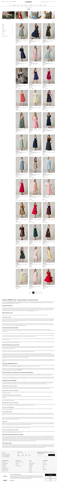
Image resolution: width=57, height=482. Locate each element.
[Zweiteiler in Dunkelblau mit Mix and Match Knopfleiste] (49, 120)
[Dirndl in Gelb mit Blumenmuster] (49, 254)
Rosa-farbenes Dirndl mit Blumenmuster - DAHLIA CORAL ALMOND (34, 197)
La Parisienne (22, 19)
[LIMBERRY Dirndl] (35, 15)
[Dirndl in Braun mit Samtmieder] (22, 232)
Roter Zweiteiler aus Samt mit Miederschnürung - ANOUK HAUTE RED (49, 287)
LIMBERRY (19, 302)
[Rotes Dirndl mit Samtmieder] (35, 210)
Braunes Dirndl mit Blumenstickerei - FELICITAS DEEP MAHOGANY (49, 242)
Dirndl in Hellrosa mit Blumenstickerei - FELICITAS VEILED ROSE (48, 197)
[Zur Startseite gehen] (28, 1)
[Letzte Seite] (41, 293)
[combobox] (44, 1)
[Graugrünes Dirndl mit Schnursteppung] (22, 120)
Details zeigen (12, 480)
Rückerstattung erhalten (5, 468)
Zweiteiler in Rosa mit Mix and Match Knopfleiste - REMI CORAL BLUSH (34, 63)
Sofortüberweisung (18, 465)
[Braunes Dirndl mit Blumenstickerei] (49, 232)
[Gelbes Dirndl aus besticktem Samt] (35, 98)
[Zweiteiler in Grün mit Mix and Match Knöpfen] (22, 31)
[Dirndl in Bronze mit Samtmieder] (22, 210)
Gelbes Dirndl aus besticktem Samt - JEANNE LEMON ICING (35, 108)
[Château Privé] (8, 15)
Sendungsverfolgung (5, 463)
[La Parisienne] (22, 15)
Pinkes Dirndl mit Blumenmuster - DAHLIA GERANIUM (21, 108)
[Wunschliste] (51, 1)
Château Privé (8, 19)
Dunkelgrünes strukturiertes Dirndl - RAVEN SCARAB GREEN (21, 264)
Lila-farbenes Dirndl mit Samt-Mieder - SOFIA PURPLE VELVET (35, 85)
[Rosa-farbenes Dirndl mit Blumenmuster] (35, 187)
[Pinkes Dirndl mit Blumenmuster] (22, 98)
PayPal (16, 464)
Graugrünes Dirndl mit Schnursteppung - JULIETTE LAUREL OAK (21, 130)
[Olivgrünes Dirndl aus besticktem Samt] (49, 31)
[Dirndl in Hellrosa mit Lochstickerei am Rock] (35, 277)
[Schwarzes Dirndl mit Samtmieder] (49, 142)
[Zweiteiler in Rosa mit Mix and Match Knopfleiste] (35, 53)
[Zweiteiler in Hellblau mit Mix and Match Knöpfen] (49, 53)
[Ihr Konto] (53, 1)
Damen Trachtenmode (12, 301)
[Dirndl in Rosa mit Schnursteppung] (35, 120)
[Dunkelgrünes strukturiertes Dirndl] (22, 254)
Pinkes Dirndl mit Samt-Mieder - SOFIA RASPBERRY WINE (48, 85)
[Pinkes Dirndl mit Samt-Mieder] (49, 76)
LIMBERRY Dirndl (35, 19)
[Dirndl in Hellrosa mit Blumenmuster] (35, 254)
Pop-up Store (44, 463)
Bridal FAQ (30, 465)
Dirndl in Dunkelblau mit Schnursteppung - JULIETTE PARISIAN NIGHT (34, 41)
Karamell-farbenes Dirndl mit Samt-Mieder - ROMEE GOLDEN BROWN (34, 174)
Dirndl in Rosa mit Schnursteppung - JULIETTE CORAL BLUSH (35, 130)
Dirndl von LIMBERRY (4, 365)
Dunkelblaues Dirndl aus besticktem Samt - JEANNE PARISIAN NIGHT (21, 63)
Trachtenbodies (19, 366)
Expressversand (4, 464)
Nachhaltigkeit (45, 469)
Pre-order (30, 468)
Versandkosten (4, 465)
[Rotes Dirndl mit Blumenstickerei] (22, 187)
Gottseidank (31, 302)
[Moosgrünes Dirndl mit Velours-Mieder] (22, 76)
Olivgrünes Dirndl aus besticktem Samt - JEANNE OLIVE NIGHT (48, 41)
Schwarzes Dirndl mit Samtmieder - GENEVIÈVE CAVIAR (49, 152)
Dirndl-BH (17, 325)
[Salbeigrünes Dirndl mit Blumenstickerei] (22, 142)
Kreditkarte (17, 463)
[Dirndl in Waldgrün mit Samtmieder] (35, 232)
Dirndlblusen (13, 366)
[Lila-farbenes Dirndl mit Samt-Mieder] (35, 76)
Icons (48, 19)
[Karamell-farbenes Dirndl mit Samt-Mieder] (35, 165)
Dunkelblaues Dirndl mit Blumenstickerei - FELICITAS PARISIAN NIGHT (34, 152)
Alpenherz (38, 302)
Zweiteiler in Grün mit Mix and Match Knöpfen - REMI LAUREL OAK (22, 41)
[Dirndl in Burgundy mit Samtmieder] (49, 210)
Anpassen (50, 477)
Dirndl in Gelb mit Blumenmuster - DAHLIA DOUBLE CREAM (48, 264)
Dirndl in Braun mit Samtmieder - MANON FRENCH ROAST (21, 242)
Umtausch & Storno (4, 469)
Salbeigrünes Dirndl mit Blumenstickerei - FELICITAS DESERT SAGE (21, 152)
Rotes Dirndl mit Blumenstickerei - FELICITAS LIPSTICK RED (21, 197)
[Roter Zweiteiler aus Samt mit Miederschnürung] (49, 277)
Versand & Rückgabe (5, 460)
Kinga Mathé (35, 302)
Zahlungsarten (18, 460)
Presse (44, 468)
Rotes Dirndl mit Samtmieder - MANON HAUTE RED (35, 220)
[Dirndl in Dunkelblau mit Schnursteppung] (35, 31)
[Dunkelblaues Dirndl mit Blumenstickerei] (35, 142)
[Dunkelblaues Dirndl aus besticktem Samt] (22, 53)
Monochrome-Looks (13, 377)
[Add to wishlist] (27, 24)
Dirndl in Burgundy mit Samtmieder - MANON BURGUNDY (48, 220)
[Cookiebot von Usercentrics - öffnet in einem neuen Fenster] (5, 480)
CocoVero (41, 302)
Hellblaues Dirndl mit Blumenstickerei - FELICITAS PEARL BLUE (48, 174)
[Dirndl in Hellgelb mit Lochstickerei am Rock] (22, 277)
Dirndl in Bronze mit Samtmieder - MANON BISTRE (21, 220)
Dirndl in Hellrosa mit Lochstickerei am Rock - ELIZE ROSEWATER (35, 287)
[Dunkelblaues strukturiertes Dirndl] (49, 98)
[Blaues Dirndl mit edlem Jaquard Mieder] (22, 165)
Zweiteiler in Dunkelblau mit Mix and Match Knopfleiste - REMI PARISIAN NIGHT (48, 130)
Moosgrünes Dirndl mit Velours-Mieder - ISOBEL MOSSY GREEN (21, 85)
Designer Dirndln (10, 302)
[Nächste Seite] (39, 293)
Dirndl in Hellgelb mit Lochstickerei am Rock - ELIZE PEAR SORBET (22, 287)
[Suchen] (49, 1)
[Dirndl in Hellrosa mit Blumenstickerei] (49, 187)
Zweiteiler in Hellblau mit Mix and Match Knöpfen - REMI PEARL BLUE (48, 63)
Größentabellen (31, 464)
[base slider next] (55, 15)
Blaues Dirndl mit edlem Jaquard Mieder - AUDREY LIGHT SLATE (21, 174)
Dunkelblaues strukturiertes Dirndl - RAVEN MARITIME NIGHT (48, 108)
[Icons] (48, 15)
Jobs (43, 465)
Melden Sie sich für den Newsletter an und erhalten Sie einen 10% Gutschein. (45, 452)
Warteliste (30, 469)
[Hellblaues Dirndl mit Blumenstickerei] (49, 165)
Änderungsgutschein (30, 310)
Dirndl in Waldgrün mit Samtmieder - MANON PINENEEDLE (35, 242)
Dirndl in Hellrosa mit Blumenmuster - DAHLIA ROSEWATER (35, 264)
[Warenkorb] (55, 1)
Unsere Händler (45, 464)
